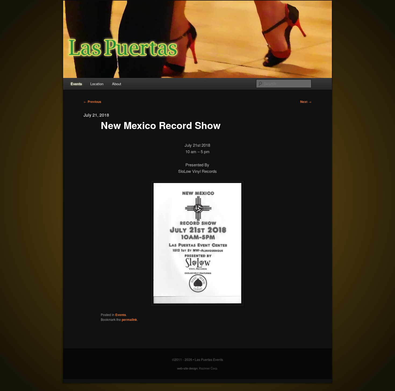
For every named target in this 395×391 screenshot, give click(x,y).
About (116, 83)
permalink (129, 319)
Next (305, 101)
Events (76, 83)
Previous (92, 101)
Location (96, 83)
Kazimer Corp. (208, 368)
